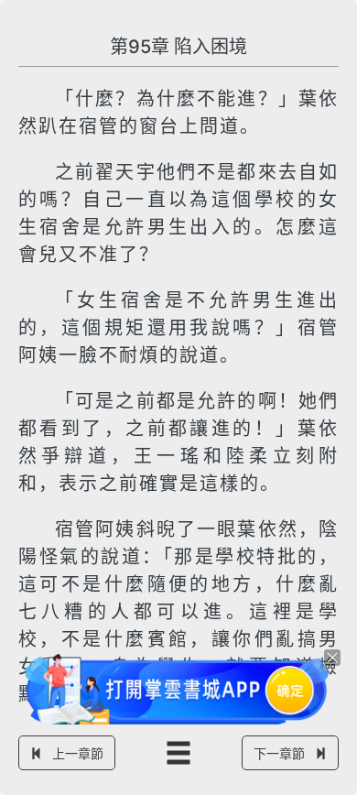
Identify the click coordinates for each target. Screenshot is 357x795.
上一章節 (77, 753)
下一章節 (279, 753)
